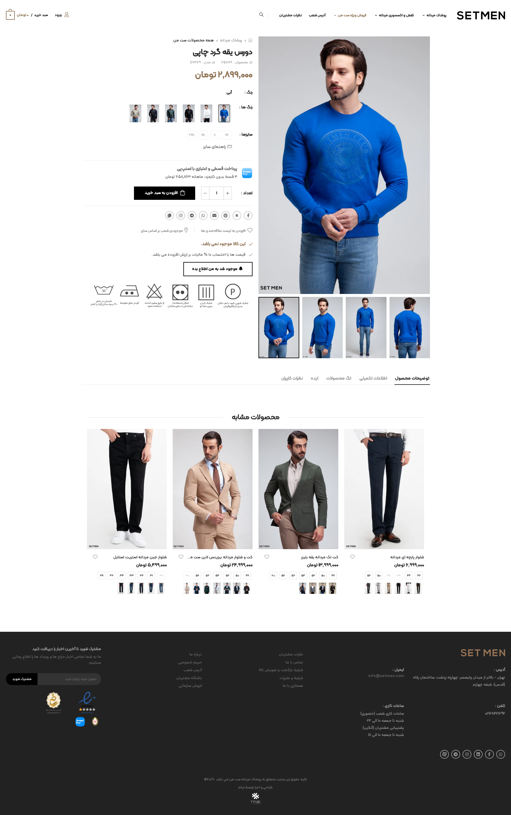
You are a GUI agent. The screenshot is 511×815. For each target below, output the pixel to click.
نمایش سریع (384, 541)
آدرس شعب (317, 15)
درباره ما (195, 655)
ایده (314, 378)
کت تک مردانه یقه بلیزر (319, 557)
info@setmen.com (386, 676)
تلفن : (500, 706)
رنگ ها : (246, 107)
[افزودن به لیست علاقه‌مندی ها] (352, 557)
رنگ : (249, 92)
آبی (229, 92)
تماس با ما (294, 662)
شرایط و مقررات (291, 678)
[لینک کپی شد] (169, 215)
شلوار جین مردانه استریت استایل (140, 557)
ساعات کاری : (393, 706)
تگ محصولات (338, 378)
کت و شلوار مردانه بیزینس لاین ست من (220, 557)
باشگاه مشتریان (189, 678)
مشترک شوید (22, 679)
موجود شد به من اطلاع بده (214, 269)
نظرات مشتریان (290, 15)
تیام (241, 787)
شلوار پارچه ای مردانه (407, 557)
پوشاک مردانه (436, 15)
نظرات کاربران (292, 378)
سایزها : (246, 134)
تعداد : (247, 193)
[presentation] (419, 517)
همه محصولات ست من (193, 40)
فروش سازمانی (190, 686)
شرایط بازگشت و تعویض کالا (281, 670)
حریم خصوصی (190, 662)
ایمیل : (398, 670)
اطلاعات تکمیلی (373, 378)
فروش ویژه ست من (352, 15)
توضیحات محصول (412, 378)
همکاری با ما (293, 686)
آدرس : (499, 670)
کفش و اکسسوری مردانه (396, 15)
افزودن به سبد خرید (161, 193)
